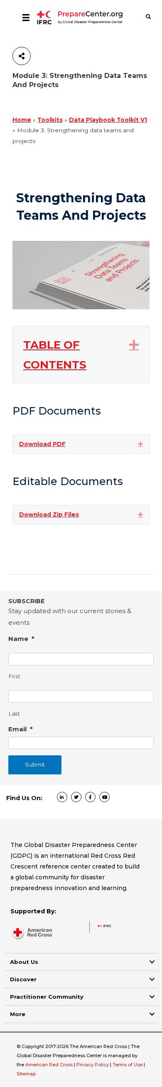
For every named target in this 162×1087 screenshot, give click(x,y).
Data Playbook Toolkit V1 (108, 119)
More (17, 1014)
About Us (24, 961)
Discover (23, 979)
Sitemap (26, 1074)
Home (21, 119)
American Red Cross (49, 1065)
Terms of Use (127, 1065)
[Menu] (26, 17)
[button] (134, 344)
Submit (35, 764)
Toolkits (50, 119)
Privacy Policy (93, 1065)
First (14, 676)
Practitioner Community (46, 996)
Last (14, 714)
